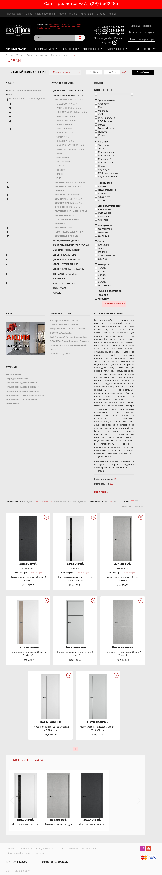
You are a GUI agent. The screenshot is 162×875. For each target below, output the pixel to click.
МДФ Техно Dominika (68, 112)
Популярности (43, 502)
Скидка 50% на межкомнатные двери (23, 93)
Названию (60, 502)
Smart (59, 153)
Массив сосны (106, 152)
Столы (57, 293)
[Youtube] (148, 849)
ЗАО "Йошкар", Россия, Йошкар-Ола (68, 337)
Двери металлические (68, 91)
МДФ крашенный (108, 173)
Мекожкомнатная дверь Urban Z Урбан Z (92, 824)
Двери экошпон (64, 100)
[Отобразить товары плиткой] (132, 501)
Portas (60, 125)
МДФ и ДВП (105, 170)
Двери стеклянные (65, 264)
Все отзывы (101, 492)
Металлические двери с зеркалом (22, 387)
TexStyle (61, 166)
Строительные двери (67, 219)
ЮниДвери (62, 141)
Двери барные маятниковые (71, 211)
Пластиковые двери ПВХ (69, 232)
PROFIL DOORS (64, 108)
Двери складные (64, 203)
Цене (30, 502)
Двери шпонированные (68, 186)
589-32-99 (109, 27)
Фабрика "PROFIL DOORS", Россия (67, 329)
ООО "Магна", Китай (60, 354)
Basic (59, 174)
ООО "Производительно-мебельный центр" (68, 347)
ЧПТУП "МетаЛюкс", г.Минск (64, 325)
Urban (60, 158)
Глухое (102, 186)
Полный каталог (16, 48)
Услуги (62, 13)
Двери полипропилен (67, 236)
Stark (59, 137)
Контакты (114, 13)
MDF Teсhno (105, 121)
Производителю (77, 502)
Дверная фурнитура (66, 260)
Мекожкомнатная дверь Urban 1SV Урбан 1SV (25, 824)
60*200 (102, 272)
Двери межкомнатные (68, 95)
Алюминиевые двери (67, 250)
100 (120, 502)
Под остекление (107, 190)
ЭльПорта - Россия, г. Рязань (64, 321)
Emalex (60, 162)
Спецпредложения (45, 13)
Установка (26, 848)
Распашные (104, 213)
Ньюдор (102, 132)
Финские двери (63, 207)
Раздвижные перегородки (71, 245)
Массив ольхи (106, 156)
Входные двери (70, 48)
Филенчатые (105, 229)
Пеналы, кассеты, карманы (65, 276)
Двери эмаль (62, 195)
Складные (103, 216)
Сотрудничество (45, 848)
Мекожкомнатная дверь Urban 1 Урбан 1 (58, 824)
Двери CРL (60, 224)
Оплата (73, 13)
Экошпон (103, 145)
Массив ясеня (106, 163)
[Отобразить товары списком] (136, 501)
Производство (15, 13)
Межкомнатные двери (45, 48)
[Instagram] (142, 849)
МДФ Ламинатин (107, 177)
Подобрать (143, 72)
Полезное (39, 853)
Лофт (101, 249)
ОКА (100, 114)
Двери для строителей (17, 379)
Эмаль (101, 149)
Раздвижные (105, 209)
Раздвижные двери (117, 48)
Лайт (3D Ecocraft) (67, 149)
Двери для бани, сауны (68, 269)
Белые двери (12, 403)
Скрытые (103, 220)
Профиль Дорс (44, 28)
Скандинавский (107, 255)
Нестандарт (104, 285)
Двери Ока (54, 24)
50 (115, 502)
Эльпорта (65, 24)
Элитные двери (13, 375)
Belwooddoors (106, 128)
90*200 (102, 282)
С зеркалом (104, 193)
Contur (60, 170)
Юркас (102, 135)
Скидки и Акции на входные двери (25, 99)
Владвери (62, 120)
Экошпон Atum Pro (67, 145)
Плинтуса (60, 288)
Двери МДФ (61, 228)
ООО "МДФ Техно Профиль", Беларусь (69, 341)
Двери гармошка (64, 215)
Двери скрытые (63, 199)
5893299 (16, 861)
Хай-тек (102, 259)
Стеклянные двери (93, 48)
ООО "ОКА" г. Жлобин (61, 333)
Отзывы (101, 13)
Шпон (101, 166)
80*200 (102, 278)
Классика (103, 245)
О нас (29, 13)
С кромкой (104, 197)
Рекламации (87, 13)
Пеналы (136, 48)
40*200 (102, 268)
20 (110, 502)
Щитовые (103, 236)
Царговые (103, 232)
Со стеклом (104, 200)
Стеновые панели (65, 283)
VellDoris (62, 133)
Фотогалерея (89, 848)
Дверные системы (65, 255)
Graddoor (57, 28)
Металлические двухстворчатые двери (25, 395)
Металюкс (76, 24)
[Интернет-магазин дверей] (18, 31)
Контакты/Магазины (19, 853)
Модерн (102, 252)
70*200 (102, 275)
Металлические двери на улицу (21, 399)
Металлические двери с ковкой (21, 383)
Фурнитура (150, 48)
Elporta (102, 107)
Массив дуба (105, 159)
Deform (60, 129)
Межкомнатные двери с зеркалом (23, 391)
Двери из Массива (65, 182)
